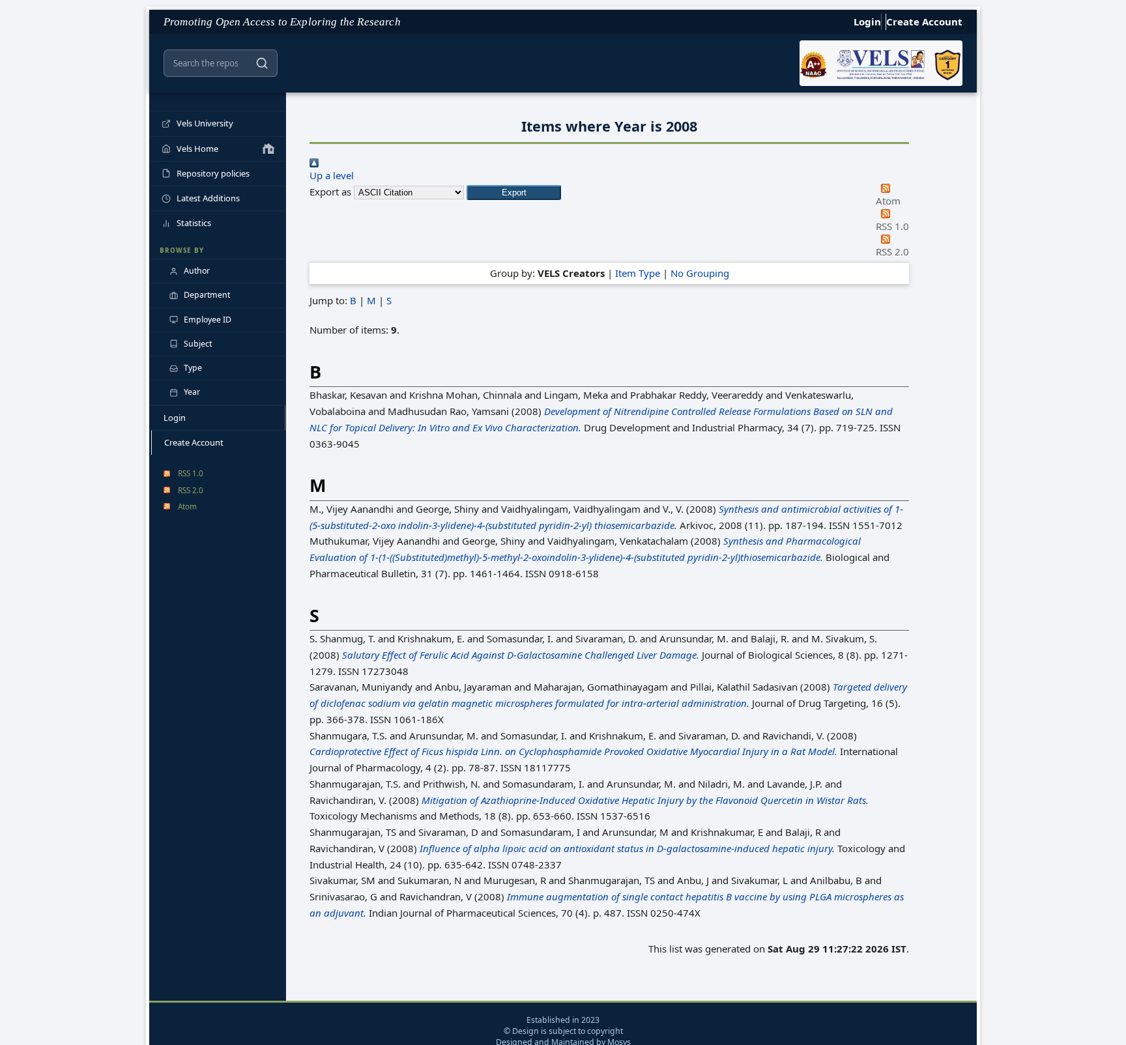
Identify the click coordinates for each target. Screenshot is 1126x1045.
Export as (330, 191)
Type (193, 367)
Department (207, 294)
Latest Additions (208, 198)
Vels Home (197, 148)
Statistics (194, 223)
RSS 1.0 (190, 473)
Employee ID (207, 319)
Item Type (637, 272)
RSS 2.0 (190, 490)
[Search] (262, 63)
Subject (198, 343)
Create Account (924, 21)
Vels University (205, 123)
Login (867, 21)
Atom (187, 506)
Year (192, 391)
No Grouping (700, 272)
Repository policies (213, 173)
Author (197, 270)
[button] (514, 192)
